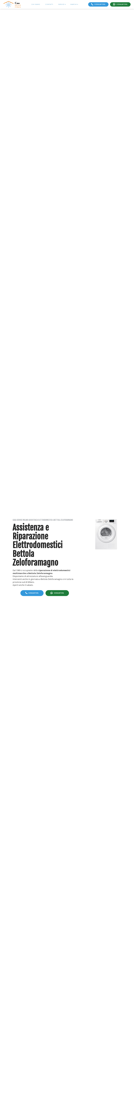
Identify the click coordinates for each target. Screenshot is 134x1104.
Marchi (73, 4)
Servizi (61, 4)
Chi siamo (35, 4)
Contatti (49, 4)
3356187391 (99, 4)
